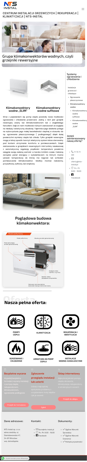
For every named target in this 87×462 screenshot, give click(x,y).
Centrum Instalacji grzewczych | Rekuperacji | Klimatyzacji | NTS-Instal (40, 15)
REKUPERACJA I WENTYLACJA (70, 333)
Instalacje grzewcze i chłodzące (72, 90)
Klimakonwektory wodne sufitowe (48, 109)
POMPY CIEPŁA (16, 333)
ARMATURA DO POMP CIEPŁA (43, 360)
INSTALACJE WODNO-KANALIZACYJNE (70, 359)
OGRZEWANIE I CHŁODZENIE (16, 359)
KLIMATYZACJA (43, 332)
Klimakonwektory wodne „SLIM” (18, 109)
